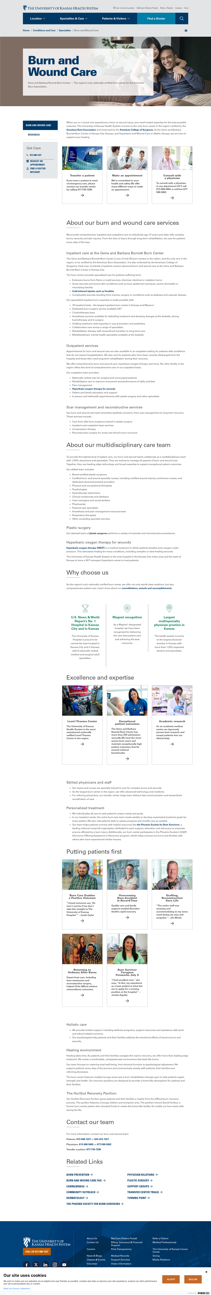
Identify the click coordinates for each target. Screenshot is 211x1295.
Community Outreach (80, 1192)
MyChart (35, 172)
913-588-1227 (35, 155)
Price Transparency (121, 1249)
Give (186, 8)
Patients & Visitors (114, 18)
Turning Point (136, 1198)
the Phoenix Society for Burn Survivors (158, 824)
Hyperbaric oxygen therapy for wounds (93, 388)
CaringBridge (75, 1186)
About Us (92, 1238)
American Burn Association (81, 129)
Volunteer (92, 1263)
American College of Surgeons (136, 129)
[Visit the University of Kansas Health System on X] (36, 1264)
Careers (178, 8)
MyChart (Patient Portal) (147, 8)
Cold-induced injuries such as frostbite (93, 291)
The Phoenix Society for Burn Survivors (93, 1203)
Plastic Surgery (138, 1180)
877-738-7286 (94, 1149)
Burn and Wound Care (38, 125)
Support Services (120, 1259)
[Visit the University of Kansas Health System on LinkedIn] (45, 1264)
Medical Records (120, 1255)
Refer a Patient (166, 8)
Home (26, 30)
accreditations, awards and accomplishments (147, 588)
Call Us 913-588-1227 (36, 1251)
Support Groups (138, 1186)
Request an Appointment (37, 163)
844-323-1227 (101, 1139)
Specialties (65, 30)
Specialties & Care (72, 18)
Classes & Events (96, 1259)
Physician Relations (140, 1174)
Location (36, 18)
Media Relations (161, 1259)
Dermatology (75, 1198)
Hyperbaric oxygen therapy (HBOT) (85, 547)
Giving (156, 1255)
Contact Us (93, 1242)
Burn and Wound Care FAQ (84, 1180)
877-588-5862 (104, 1144)
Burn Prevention (77, 1174)
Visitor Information (121, 1263)
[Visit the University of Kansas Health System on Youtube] (64, 1264)
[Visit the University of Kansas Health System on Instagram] (54, 1264)
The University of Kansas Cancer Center (170, 1250)
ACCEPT (171, 1279)
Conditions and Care (44, 30)
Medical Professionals (164, 1242)
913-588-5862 (86, 1144)
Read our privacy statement (16, 1288)
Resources (34, 134)
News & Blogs (94, 1255)
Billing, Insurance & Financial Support (126, 1243)
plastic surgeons (98, 533)
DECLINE (193, 1279)
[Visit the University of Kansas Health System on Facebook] (26, 1264)
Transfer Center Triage (143, 1192)
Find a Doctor (156, 18)
